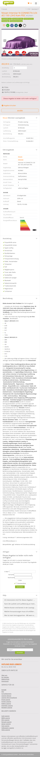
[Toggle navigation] (36, 3)
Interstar (20, 160)
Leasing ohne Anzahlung (9, 697)
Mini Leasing (5, 720)
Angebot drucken (9, 105)
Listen (20, 580)
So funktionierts (6, 694)
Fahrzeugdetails (8, 150)
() (31, 3)
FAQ (2, 692)
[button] (7, 25)
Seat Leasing (5, 726)
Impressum (5, 681)
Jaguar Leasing (6, 724)
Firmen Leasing (6, 701)
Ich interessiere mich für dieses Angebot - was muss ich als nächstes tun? (20, 600)
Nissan (20, 157)
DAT (5, 748)
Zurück (5, 9)
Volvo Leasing (5, 730)
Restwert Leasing (6, 707)
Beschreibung (7, 298)
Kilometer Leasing (7, 705)
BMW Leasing (5, 718)
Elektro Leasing (6, 703)
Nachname (11, 577)
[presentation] (4, 40)
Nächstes (34, 9)
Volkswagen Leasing (7, 728)
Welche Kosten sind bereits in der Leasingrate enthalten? (20, 608)
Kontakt (3, 690)
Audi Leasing (5, 716)
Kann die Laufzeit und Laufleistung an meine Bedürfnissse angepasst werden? (20, 604)
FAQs (4, 595)
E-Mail (6, 571)
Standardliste (21, 583)
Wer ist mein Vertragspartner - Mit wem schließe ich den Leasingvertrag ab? (20, 615)
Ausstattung (7, 238)
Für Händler (5, 677)
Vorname (11, 574)
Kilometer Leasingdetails (14, 118)
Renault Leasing (6, 722)
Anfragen (6, 552)
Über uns (4, 675)
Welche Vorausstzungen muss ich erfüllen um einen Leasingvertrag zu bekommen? (20, 612)
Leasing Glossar (6, 696)
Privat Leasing (5, 699)
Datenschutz (5, 679)
